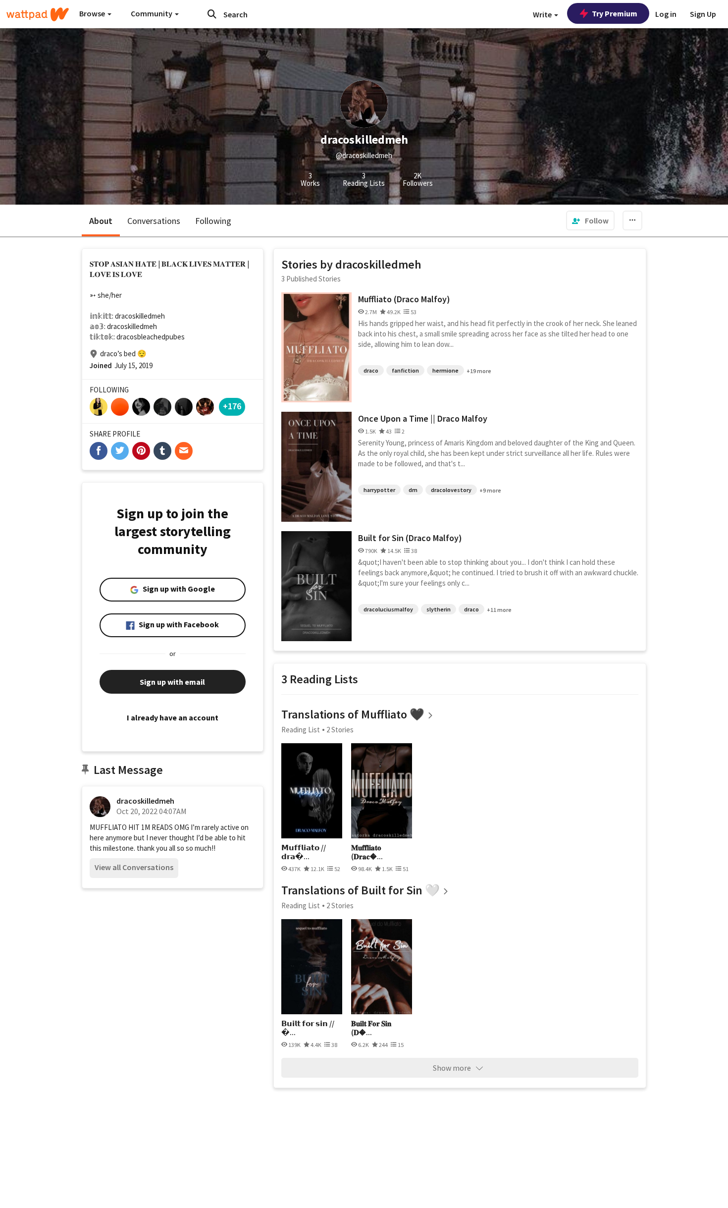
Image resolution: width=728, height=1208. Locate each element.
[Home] (37, 14)
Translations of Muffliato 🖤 (352, 714)
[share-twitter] (120, 451)
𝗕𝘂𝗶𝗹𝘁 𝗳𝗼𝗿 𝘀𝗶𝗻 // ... (307, 1028)
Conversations (153, 220)
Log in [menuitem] (665, 14)
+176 (232, 406)
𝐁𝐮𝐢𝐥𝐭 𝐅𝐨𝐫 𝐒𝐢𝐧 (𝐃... (371, 1028)
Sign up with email (172, 682)
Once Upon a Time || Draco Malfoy (422, 418)
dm (413, 490)
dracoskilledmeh (145, 800)
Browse (92, 13)
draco (371, 370)
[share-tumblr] (162, 451)
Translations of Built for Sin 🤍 (360, 890)
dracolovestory (451, 490)
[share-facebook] (98, 451)
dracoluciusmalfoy (388, 609)
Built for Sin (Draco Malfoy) (410, 538)
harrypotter (379, 490)
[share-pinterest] (141, 451)
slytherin (438, 609)
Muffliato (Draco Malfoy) (404, 299)
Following (213, 220)
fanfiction (405, 370)
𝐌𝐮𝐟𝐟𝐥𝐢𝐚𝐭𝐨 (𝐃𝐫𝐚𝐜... (367, 852)
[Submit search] (212, 14)
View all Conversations (134, 867)
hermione (445, 370)
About (100, 220)
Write (543, 14)
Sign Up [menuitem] (703, 14)
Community (152, 13)
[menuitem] (590, 220)
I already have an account (172, 717)
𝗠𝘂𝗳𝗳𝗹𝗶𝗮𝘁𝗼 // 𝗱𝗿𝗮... (303, 852)
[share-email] (184, 451)
